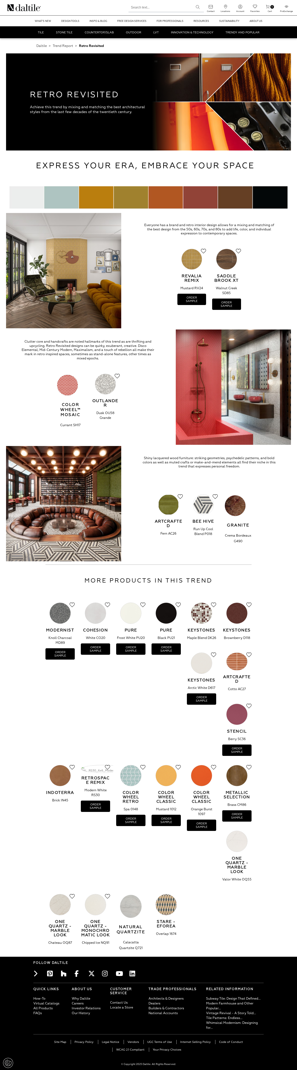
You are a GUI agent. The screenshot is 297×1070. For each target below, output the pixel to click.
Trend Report (63, 46)
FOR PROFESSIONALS (170, 21)
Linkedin (134, 973)
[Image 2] (233, 387)
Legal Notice (110, 1042)
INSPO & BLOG (98, 21)
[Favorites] (255, 8)
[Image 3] (63, 504)
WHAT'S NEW (43, 21)
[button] (198, 7)
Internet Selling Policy (195, 1042)
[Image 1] (63, 271)
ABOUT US (256, 21)
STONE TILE (64, 32)
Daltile (41, 46)
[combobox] (160, 7)
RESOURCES (201, 21)
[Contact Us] (211, 8)
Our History (81, 1013)
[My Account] (240, 8)
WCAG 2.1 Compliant (130, 1049)
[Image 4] (148, 198)
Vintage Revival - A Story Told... (231, 1013)
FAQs (37, 1013)
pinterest (51, 973)
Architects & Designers (166, 999)
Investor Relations (86, 1008)
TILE (41, 32)
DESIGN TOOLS (70, 21)
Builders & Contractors (166, 1008)
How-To (39, 999)
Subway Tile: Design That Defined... (233, 999)
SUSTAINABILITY (229, 21)
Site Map (60, 1042)
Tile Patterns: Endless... (224, 1018)
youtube (120, 973)
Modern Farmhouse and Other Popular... (229, 1005)
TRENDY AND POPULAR (242, 32)
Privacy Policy (84, 1042)
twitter (92, 973)
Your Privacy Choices (167, 1049)
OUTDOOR (133, 32)
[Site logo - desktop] (12, 7)
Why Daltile (81, 999)
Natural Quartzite (131, 929)
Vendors (133, 1042)
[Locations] (225, 8)
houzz (65, 973)
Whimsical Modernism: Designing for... (232, 1025)
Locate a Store (121, 1007)
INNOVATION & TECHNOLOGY (192, 32)
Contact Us (119, 1003)
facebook (79, 973)
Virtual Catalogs (46, 1003)
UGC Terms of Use (159, 1042)
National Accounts (163, 1013)
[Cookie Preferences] (8, 1063)
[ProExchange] (286, 8)
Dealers (154, 1003)
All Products (43, 1008)
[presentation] (191, 268)
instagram (106, 973)
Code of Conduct (231, 1042)
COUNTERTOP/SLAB (99, 32)
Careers (78, 1003)
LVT (156, 32)
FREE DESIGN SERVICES (131, 21)
